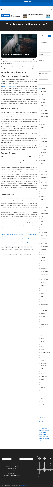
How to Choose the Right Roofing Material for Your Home (10, 254)
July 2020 (43, 285)
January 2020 (44, 302)
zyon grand (10, 4)
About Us (41, 421)
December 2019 (44, 304)
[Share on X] (9, 247)
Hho (40, 419)
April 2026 (43, 102)
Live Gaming (43, 373)
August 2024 (43, 155)
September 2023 (44, 185)
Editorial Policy (42, 432)
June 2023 (43, 191)
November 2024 (44, 146)
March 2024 (43, 169)
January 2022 (44, 235)
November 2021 (44, 241)
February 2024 (44, 171)
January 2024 (44, 174)
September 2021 (44, 246)
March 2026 (43, 105)
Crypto (42, 321)
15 (50, 466)
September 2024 (44, 152)
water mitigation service (15, 251)
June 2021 (43, 254)
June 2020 (43, 288)
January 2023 (44, 202)
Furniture (43, 335)
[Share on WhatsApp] (15, 247)
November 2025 (44, 116)
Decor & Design (44, 324)
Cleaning (43, 316)
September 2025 (44, 121)
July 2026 (43, 94)
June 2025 (43, 127)
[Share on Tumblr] (25, 247)
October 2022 (44, 210)
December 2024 (44, 144)
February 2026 (44, 108)
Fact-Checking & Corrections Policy (11, 475)
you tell (27, 4)
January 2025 (44, 141)
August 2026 (43, 91)
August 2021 (43, 249)
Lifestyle (42, 371)
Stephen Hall (13, 51)
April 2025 (43, 133)
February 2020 (44, 299)
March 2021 (43, 263)
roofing (42, 396)
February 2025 (44, 138)
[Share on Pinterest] (19, 247)
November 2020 (44, 274)
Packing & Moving (45, 384)
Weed (42, 404)
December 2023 (44, 177)
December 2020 (44, 271)
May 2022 (43, 224)
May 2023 (43, 193)
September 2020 (44, 279)
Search (48, 10)
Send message (44, 80)
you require (33, 4)
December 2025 (44, 113)
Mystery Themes (23, 485)
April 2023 (43, 196)
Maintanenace (44, 376)
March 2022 (43, 229)
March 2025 (43, 135)
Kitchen (42, 360)
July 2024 (43, 157)
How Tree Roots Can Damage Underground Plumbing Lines (16, 242)
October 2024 (44, 149)
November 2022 (44, 207)
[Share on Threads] (28, 247)
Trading (42, 401)
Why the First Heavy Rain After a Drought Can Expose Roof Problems (34, 16)
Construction (43, 319)
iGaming (43, 357)
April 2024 (43, 166)
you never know (41, 4)
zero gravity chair (19, 4)
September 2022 (44, 213)
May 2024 (43, 163)
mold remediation (26, 249)
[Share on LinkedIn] (12, 247)
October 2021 (44, 243)
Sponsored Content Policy (12, 478)
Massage (43, 379)
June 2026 (43, 97)
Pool (42, 390)
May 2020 (43, 290)
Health (42, 349)
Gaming (42, 341)
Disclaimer (41, 424)
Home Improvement (9, 249)
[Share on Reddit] (22, 247)
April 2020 (43, 293)
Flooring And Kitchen (45, 333)
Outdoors (43, 382)
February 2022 (44, 232)
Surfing (42, 398)
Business (43, 313)
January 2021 (44, 268)
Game (42, 338)
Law (42, 368)
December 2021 (44, 238)
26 (43, 470)
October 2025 (44, 119)
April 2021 (43, 260)
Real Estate (43, 393)
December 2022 (44, 205)
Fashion (42, 327)
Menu (4, 10)
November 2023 (44, 180)
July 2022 (43, 218)
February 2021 (44, 265)
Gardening (43, 346)
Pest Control (43, 387)
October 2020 (44, 277)
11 (40, 466)
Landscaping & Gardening (44, 364)
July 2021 (43, 252)
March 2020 (43, 296)
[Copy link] (31, 247)
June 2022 (43, 221)
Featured (43, 330)
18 (40, 468)
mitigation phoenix (18, 249)
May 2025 (43, 130)
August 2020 (43, 282)
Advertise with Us (43, 428)
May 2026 (43, 99)
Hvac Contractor (44, 355)
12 (43, 466)
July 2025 (43, 124)
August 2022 (43, 216)
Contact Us (42, 417)
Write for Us (42, 426)
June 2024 (43, 160)
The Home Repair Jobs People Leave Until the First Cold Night (11, 16)
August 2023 (43, 188)
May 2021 (43, 257)
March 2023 (43, 199)
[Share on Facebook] (6, 247)
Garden (42, 344)
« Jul (38, 476)
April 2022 (43, 227)
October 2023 (44, 182)
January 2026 (44, 110)
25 (40, 470)
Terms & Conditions (44, 430)
